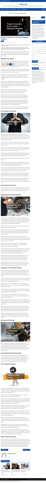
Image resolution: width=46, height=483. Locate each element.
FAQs (18, 9)
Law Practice (24, 9)
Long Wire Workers (13, 42)
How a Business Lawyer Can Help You (25, 471)
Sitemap (19, 481)
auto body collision (22, 239)
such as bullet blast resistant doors (20, 76)
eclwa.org (23, 4)
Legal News (13, 9)
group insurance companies (18, 135)
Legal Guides (6, 9)
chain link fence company (25, 401)
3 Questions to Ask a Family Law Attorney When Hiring (27, 449)
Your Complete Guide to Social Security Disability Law (15, 471)
